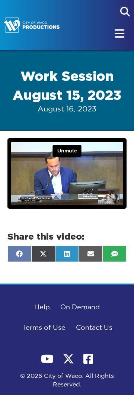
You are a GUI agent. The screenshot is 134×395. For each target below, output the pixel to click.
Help (42, 307)
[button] (125, 11)
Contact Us (94, 328)
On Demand (80, 307)
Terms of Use (44, 328)
